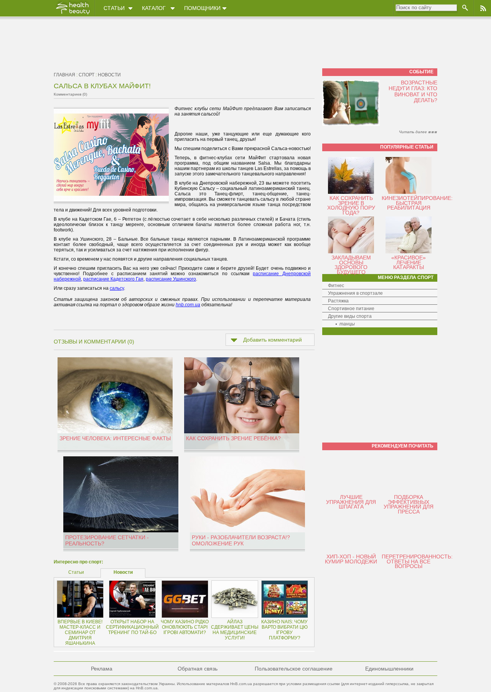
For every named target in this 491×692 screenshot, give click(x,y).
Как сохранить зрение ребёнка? (233, 438)
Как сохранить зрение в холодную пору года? (351, 205)
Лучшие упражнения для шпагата (351, 502)
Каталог (154, 8)
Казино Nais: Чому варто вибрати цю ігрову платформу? (284, 630)
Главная (64, 75)
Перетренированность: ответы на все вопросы (417, 561)
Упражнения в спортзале (355, 293)
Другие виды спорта (350, 316)
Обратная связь (197, 669)
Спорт (86, 75)
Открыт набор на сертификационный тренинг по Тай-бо (132, 627)
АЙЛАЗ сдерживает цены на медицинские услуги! (235, 630)
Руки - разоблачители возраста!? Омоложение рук (241, 540)
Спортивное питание (351, 308)
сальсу (117, 288)
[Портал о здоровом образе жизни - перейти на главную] (72, 14)
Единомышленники (389, 669)
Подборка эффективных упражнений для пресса (408, 504)
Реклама (101, 669)
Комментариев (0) (70, 94)
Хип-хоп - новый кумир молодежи (351, 559)
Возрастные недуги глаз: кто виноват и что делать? (413, 91)
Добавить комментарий (272, 340)
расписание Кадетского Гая (113, 279)
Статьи (114, 8)
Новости (109, 75)
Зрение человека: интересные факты (115, 438)
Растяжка (338, 301)
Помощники (202, 8)
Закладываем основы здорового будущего (351, 264)
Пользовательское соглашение (294, 669)
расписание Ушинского (171, 279)
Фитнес (336, 285)
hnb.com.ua (188, 304)
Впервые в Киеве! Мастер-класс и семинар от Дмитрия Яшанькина (80, 632)
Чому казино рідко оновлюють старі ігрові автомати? (185, 627)
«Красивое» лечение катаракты (408, 262)
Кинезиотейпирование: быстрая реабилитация (417, 203)
